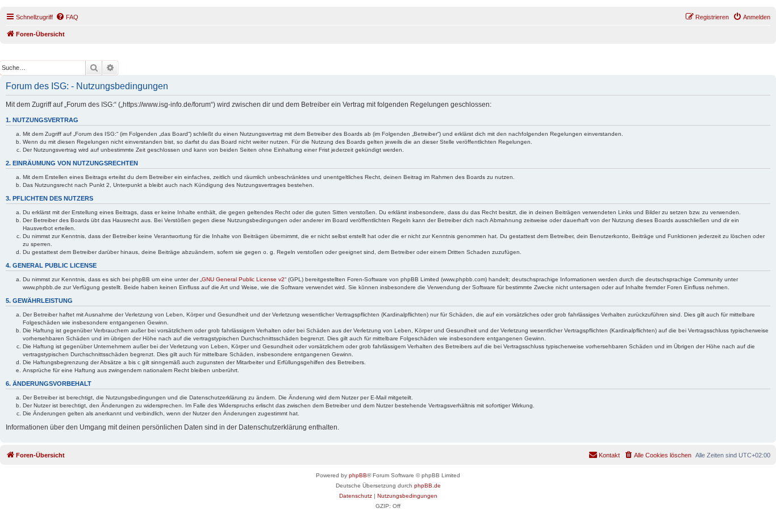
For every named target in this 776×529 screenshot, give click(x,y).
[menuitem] (67, 17)
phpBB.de (427, 485)
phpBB (358, 475)
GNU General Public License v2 (243, 279)
